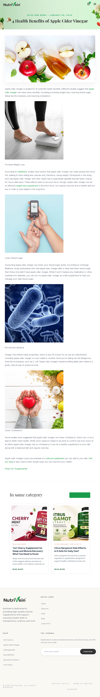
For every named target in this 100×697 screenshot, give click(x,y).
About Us (44, 609)
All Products (8, 640)
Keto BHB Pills (8, 655)
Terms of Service (82, 683)
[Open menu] (95, 4)
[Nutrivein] (12, 4)
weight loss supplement (27, 185)
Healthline (22, 171)
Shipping (72, 689)
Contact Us (45, 624)
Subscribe (88, 652)
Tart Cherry (7, 665)
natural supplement (55, 458)
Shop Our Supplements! (16, 468)
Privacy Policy (60, 683)
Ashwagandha (9, 650)
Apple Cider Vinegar (11, 645)
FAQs (43, 614)
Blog (43, 619)
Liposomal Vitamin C (11, 660)
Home (43, 604)
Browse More (79, 495)
